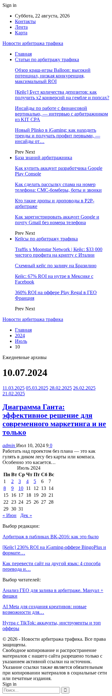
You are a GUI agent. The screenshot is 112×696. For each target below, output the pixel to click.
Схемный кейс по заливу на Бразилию (55, 265)
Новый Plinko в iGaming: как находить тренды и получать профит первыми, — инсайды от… (57, 135)
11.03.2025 (13, 388)
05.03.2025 (37, 388)
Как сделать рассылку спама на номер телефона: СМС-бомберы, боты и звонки (58, 187)
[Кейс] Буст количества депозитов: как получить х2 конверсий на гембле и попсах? (62, 94)
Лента (21, 27)
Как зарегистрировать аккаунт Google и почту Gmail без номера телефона (57, 219)
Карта (21, 32)
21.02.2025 (13, 393)
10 (20, 488)
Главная (23, 54)
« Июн (9, 515)
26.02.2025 (84, 388)
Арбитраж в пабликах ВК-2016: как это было (50, 536)
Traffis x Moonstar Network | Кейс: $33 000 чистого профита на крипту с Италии (58, 252)
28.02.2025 (60, 388)
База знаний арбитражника (43, 157)
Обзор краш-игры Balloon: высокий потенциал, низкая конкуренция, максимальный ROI (53, 75)
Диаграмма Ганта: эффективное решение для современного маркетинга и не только (54, 419)
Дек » (26, 515)
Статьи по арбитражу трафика (47, 59)
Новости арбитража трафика (32, 43)
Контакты (25, 21)
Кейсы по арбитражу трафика (46, 238)
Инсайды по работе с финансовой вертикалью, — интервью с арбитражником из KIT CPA (61, 114)
